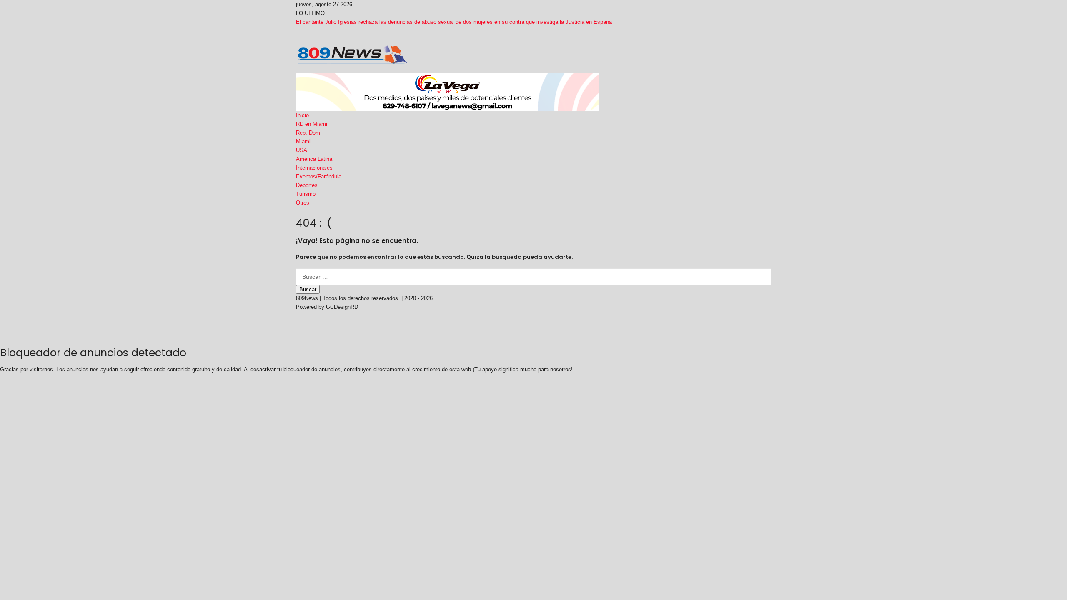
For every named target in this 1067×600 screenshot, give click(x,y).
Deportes (307, 185)
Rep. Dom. (309, 133)
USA (301, 150)
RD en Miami (311, 124)
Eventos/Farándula (318, 176)
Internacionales (314, 168)
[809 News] (352, 54)
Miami (303, 141)
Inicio (302, 115)
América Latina (314, 159)
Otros (302, 203)
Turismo (306, 194)
